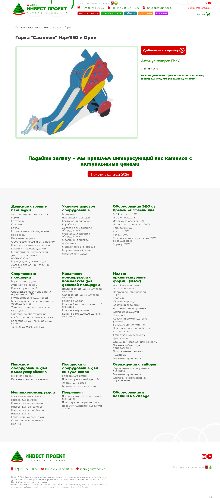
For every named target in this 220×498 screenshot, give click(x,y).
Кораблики (69, 224)
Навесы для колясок (24, 399)
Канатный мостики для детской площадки (82, 305)
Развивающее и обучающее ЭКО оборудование (134, 239)
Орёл (33, 4)
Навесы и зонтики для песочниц (31, 245)
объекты (130, 13)
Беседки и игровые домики (28, 248)
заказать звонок (112, 13)
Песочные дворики (23, 238)
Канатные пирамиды (75, 310)
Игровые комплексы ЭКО (129, 221)
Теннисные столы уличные (27, 327)
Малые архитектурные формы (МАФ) (129, 277)
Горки (68, 27)
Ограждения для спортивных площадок (131, 369)
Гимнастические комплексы (29, 252)
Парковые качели (124, 288)
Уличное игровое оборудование (78, 208)
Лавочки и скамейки (126, 305)
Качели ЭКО (121, 234)
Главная (20, 27)
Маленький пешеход (75, 240)
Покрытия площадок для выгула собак (82, 407)
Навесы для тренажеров (27, 406)
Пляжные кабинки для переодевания (126, 346)
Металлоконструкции (33, 392)
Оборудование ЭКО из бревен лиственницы (134, 208)
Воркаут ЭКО (121, 244)
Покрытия (72, 392)
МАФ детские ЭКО (125, 214)
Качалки (16, 224)
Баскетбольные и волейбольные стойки (31, 322)
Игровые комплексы (75, 253)
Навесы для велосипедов (27, 403)
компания (146, 13)
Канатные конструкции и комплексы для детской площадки (81, 279)
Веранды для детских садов (29, 261)
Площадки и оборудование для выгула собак (80, 368)
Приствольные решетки (128, 351)
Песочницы (18, 234)
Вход (192, 8)
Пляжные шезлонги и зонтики (29, 379)
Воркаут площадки (23, 281)
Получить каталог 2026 (110, 174)
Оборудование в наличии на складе (131, 394)
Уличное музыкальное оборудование (76, 235)
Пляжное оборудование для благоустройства (29, 368)
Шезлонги (119, 315)
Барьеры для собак (74, 375)
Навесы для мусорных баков (131, 328)
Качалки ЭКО (121, 231)
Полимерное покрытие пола (80, 402)
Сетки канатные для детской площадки (80, 296)
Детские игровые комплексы (29, 214)
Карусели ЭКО (122, 228)
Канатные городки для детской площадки (81, 314)
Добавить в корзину (161, 50)
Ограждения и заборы (134, 364)
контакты (161, 13)
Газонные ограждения (127, 358)
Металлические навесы (26, 396)
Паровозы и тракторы (76, 217)
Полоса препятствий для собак (82, 379)
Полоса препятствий (24, 288)
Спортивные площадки (23, 275)
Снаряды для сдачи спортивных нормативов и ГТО (31, 292)
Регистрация (203, 8)
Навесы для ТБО (21, 413)
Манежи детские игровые (78, 246)
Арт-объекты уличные (126, 285)
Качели (15, 228)
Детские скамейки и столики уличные (30, 266)
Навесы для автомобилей (27, 410)
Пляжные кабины (21, 375)
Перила (16, 424)
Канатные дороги (73, 300)
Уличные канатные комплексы (30, 307)
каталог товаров (88, 13)
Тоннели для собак (74, 382)
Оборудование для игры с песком (33, 241)
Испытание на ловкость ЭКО (131, 224)
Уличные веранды (124, 301)
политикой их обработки (74, 487)
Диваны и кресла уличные (129, 308)
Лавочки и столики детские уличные (130, 319)
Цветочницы (120, 338)
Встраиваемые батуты (76, 250)
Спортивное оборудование (28, 314)
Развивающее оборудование (30, 231)
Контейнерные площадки (27, 417)
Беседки (118, 298)
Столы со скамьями (126, 311)
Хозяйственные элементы (129, 335)
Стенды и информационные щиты (135, 341)
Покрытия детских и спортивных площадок (82, 397)
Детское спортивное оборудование (24, 256)
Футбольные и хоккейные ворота (32, 317)
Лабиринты (69, 243)
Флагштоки (120, 354)
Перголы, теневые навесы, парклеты (130, 293)
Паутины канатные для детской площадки (82, 290)
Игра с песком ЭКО (126, 217)
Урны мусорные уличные (129, 324)
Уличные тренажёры (24, 284)
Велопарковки (122, 331)
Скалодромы (19, 310)
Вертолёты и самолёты (76, 221)
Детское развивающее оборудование (77, 229)
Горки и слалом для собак (79, 386)
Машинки (68, 214)
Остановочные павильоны (27, 420)
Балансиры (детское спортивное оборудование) (32, 302)
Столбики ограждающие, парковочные (129, 379)
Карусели (17, 221)
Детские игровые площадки (44, 27)
